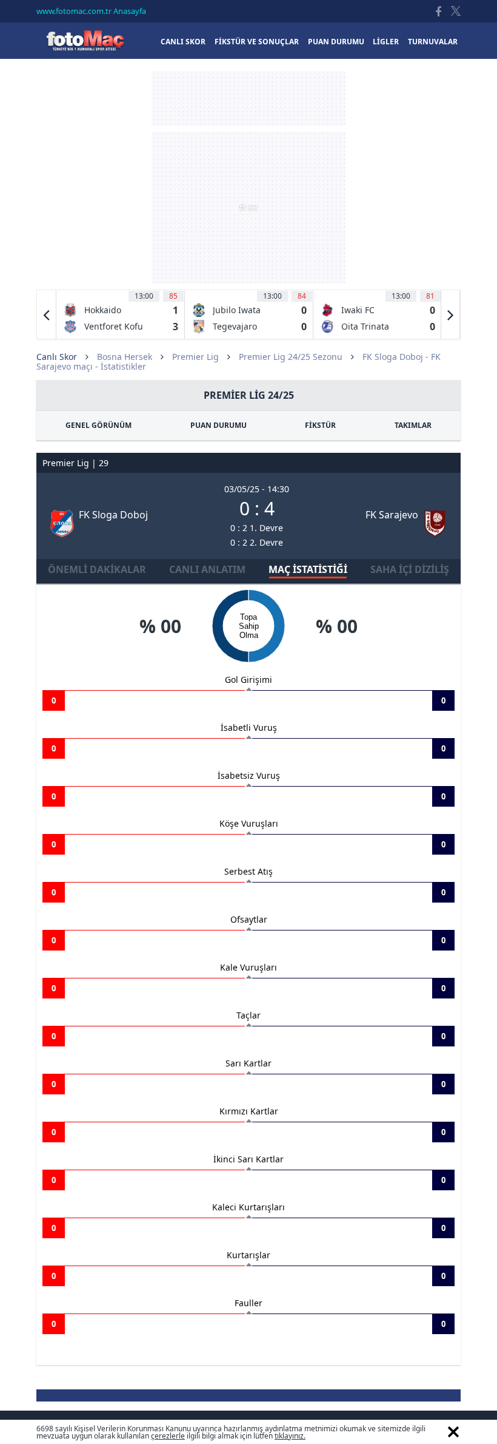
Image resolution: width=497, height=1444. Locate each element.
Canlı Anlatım (207, 569)
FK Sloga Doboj (113, 515)
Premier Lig (195, 356)
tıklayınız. (290, 1436)
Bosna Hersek (124, 356)
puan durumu (336, 41)
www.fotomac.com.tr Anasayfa (91, 10)
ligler (386, 41)
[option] (120, 314)
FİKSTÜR (320, 425)
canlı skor (183, 41)
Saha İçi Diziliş (409, 569)
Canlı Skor (84, 40)
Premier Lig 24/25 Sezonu (290, 356)
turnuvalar (433, 41)
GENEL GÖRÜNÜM (98, 425)
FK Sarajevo (391, 515)
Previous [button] (46, 314)
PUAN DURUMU (218, 425)
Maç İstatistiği (308, 569)
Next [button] (450, 314)
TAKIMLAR (413, 425)
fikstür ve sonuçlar (257, 41)
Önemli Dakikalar (97, 569)
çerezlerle (168, 1436)
